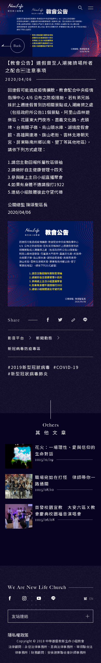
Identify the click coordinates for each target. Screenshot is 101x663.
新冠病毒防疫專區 (24, 348)
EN (91, 598)
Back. (17, 46)
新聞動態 (44, 337)
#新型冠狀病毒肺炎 (28, 373)
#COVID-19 (66, 367)
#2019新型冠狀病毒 (29, 367)
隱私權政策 (18, 635)
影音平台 (16, 337)
